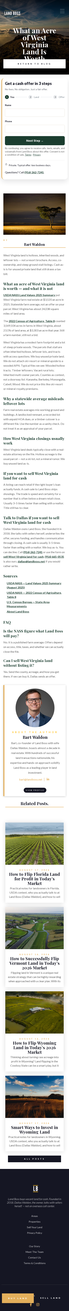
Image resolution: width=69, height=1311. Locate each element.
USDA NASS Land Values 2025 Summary (29, 295)
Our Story (34, 1246)
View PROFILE (35, 790)
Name (8, 105)
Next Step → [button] (35, 140)
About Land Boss (18, 611)
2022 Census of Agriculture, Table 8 (32, 321)
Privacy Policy (34, 1232)
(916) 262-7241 (34, 172)
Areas (34, 1215)
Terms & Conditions (35, 1263)
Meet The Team (35, 1251)
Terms (28, 154)
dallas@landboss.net (31, 561)
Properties (35, 1221)
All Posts (34, 1158)
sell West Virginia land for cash (23, 556)
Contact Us (34, 1257)
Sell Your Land (34, 1227)
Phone (8, 121)
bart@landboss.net (30, 779)
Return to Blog (34, 63)
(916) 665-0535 (54, 556)
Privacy (37, 154)
